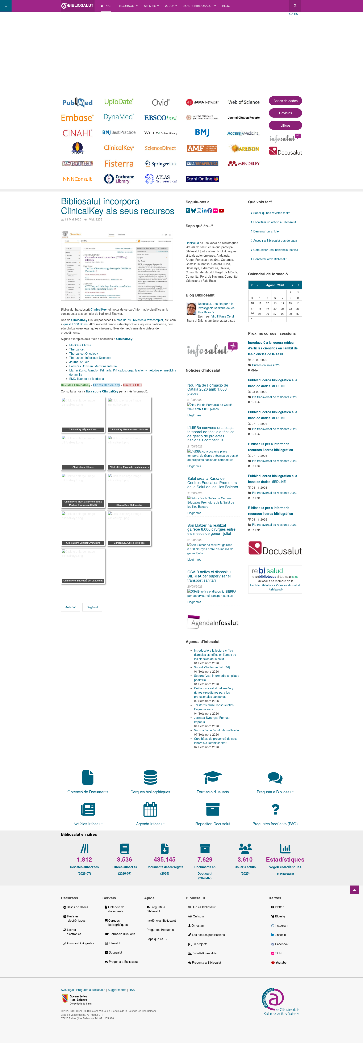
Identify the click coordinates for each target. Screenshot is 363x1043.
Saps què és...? (157, 939)
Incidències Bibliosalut (161, 920)
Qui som (198, 916)
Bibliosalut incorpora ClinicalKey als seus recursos (117, 205)
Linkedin (280, 935)
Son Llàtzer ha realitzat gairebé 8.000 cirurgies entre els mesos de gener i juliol (211, 529)
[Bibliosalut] (78, 6)
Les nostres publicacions (208, 935)
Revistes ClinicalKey (75, 385)
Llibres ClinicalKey (106, 385)
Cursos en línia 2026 (266, 365)
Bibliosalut (285, 873)
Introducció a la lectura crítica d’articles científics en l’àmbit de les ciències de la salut (215, 654)
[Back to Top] (354, 890)
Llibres (285, 125)
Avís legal (67, 990)
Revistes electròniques (74, 918)
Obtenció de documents (114, 909)
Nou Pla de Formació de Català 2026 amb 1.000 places (207, 389)
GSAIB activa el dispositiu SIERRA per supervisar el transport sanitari (209, 576)
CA (291, 14)
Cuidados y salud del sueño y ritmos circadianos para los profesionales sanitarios (213, 692)
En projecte (200, 944)
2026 (280, 285)
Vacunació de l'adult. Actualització (216, 730)
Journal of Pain (79, 362)
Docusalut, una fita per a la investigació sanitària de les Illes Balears (216, 308)
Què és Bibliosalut (203, 907)
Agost (271, 285)
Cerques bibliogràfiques (116, 922)
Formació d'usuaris (122, 934)
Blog (226, 6)
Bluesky (279, 916)
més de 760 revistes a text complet (140, 320)
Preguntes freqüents (160, 930)
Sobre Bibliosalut (198, 6)
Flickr (278, 953)
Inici (108, 6)
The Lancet (76, 349)
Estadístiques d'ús (204, 953)
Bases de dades (286, 100)
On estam (198, 925)
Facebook (281, 944)
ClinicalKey (79, 320)
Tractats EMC (132, 385)
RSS (132, 990)
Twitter (279, 907)
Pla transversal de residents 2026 (274, 397)
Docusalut (115, 952)
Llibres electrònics (72, 932)
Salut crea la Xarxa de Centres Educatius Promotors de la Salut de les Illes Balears (212, 482)
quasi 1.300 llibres (75, 324)
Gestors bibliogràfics (80, 943)
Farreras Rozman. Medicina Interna (93, 366)
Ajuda (169, 6)
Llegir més (194, 415)
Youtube (281, 962)
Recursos (126, 6)
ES (296, 14)
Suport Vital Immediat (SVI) (212, 667)
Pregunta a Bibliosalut (123, 961)
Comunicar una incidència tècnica (275, 250)
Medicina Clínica (80, 345)
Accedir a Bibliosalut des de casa (275, 240)
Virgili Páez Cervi (222, 316)
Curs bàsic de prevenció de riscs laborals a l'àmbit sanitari (215, 740)
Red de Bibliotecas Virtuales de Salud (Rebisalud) (275, 587)
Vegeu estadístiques (285, 867)
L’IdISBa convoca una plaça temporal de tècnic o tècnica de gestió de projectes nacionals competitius (210, 433)
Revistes (285, 112)
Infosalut (114, 943)
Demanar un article (266, 231)
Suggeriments (117, 990)
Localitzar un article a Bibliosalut (274, 222)
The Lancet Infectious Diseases (90, 358)
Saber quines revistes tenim (271, 213)
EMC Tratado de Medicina (86, 379)
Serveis (150, 6)
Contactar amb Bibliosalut (270, 259)
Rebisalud (192, 243)
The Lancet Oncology (83, 353)
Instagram (281, 925)
